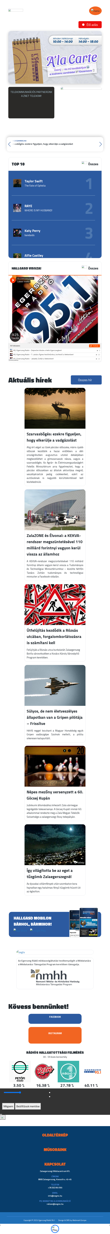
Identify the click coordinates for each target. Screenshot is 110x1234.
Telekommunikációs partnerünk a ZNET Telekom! (31, 94)
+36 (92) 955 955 (55, 1187)
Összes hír (85, 379)
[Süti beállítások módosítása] (2, 1117)
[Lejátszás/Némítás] (55, 1229)
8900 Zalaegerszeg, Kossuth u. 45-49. (55, 1179)
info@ (51, 1195)
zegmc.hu (58, 1195)
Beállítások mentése (28, 1106)
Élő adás (92, 24)
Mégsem (8, 1106)
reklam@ (51, 1204)
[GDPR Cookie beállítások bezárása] (1, 1114)
